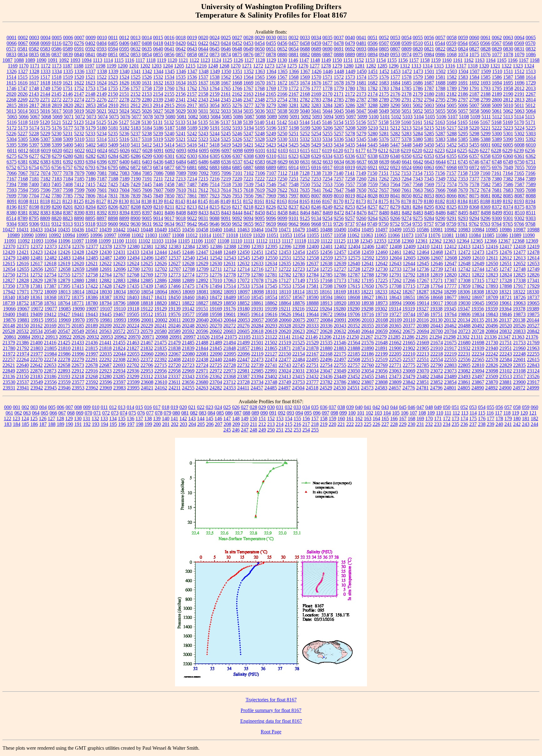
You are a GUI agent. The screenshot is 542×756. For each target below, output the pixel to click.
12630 (216, 263)
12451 (257, 252)
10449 (160, 229)
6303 (192, 156)
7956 (248, 195)
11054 (299, 235)
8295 (429, 207)
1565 (260, 77)
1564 (248, 77)
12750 (9, 274)
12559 (326, 257)
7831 (113, 195)
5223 (508, 128)
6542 (249, 161)
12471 (450, 252)
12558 (312, 257)
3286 (350, 105)
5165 (463, 122)
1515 (23, 77)
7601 (102, 190)
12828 (22, 280)
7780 (56, 195)
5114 (519, 116)
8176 (395, 201)
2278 (124, 99)
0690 (327, 48)
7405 (56, 184)
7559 (373, 184)
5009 (497, 105)
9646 (215, 224)
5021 (102, 111)
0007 (79, 37)
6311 (282, 156)
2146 (68, 94)
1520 (79, 77)
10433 (36, 229)
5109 (475, 116)
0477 (327, 43)
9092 (237, 218)
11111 (249, 241)
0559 (451, 43)
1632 (158, 82)
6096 (215, 150)
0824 (463, 48)
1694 (497, 82)
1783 (384, 88)
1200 (123, 65)
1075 (474, 54)
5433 (327, 144)
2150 (113, 94)
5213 (406, 128)
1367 (305, 71)
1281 (360, 65)
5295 (463, 133)
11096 (64, 241)
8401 (158, 212)
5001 (406, 105)
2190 (508, 94)
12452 (271, 252)
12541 (202, 257)
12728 (354, 269)
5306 (34, 139)
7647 (339, 190)
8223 (260, 207)
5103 (407, 116)
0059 (463, 37)
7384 (519, 178)
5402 (91, 144)
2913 (147, 105)
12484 (78, 257)
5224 (519, 128)
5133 (180, 122)
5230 (56, 133)
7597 (57, 190)
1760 (169, 88)
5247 (248, 133)
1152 (359, 60)
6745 (463, 161)
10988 (533, 229)
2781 (294, 99)
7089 (181, 173)
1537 (203, 77)
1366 (294, 71)
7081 (102, 173)
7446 (158, 184)
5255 (327, 133)
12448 (216, 252)
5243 (203, 133)
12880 (78, 280)
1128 (260, 60)
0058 (452, 37)
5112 (497, 116)
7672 (474, 190)
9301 (508, 218)
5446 (384, 144)
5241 (181, 133)
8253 (350, 207)
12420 (9, 252)
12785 (326, 274)
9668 (316, 224)
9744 (361, 224)
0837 (56, 54)
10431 (22, 229)
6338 (373, 156)
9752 (395, 224)
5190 (204, 128)
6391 (57, 161)
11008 (178, 235)
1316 (450, 65)
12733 (395, 269)
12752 (36, 274)
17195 (367, 280)
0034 (316, 37)
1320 (484, 65)
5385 (463, 139)
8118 (45, 201)
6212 (383, 150)
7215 (203, 178)
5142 (282, 122)
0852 (124, 54)
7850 (169, 195)
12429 (91, 252)
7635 (305, 190)
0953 (395, 54)
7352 (452, 178)
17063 (229, 280)
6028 (147, 150)
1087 (8, 60)
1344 (158, 71)
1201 (134, 65)
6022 (80, 150)
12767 (119, 274)
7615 (237, 190)
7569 (429, 184)
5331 (294, 139)
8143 (180, 201)
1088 (19, 60)
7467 (181, 184)
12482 (50, 257)
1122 (194, 60)
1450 (362, 71)
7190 (136, 178)
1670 (260, 82)
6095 (204, 150)
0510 (418, 43)
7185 (79, 178)
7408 (68, 184)
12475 (492, 252)
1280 (348, 65)
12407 (381, 246)
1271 (247, 65)
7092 (204, 173)
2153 (147, 94)
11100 (118, 241)
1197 (89, 65)
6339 (384, 156)
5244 (215, 133)
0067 (23, 43)
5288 (452, 133)
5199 (305, 128)
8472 (339, 212)
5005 (452, 105)
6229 (507, 150)
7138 (316, 173)
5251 (294, 133)
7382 (508, 178)
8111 (34, 201)
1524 (124, 77)
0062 (497, 37)
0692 (350, 48)
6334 (327, 156)
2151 (124, 94)
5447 (395, 144)
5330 (282, 139)
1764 (215, 88)
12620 (78, 263)
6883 (215, 167)
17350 (9, 286)
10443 (133, 229)
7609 (170, 190)
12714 (243, 269)
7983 (282, 195)
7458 (169, 184)
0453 (248, 43)
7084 (136, 173)
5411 (136, 144)
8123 (67, 201)
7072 (34, 173)
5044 (327, 111)
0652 (282, 48)
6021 (68, 150)
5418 (215, 144)
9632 (158, 224)
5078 (148, 116)
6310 (271, 156)
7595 (34, 190)
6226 (474, 150)
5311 (90, 139)
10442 (119, 229)
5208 (350, 128)
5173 (23, 128)
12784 (312, 274)
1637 (203, 82)
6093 (181, 150)
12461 (395, 252)
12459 (367, 252)
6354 (440, 156)
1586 (497, 77)
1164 (491, 60)
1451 (373, 71)
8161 (259, 201)
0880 (282, 54)
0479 (350, 43)
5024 (124, 111)
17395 (64, 286)
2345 (226, 99)
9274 (406, 218)
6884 (226, 167)
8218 (248, 207)
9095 (260, 218)
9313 (68, 224)
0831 (519, 48)
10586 (423, 229)
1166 (513, 60)
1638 (215, 82)
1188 (78, 65)
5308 (57, 139)
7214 (192, 178)
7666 (440, 190)
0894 (373, 54)
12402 (340, 246)
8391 (91, 212)
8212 (181, 207)
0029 (260, 37)
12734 (409, 269)
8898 (113, 218)
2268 (11, 99)
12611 (492, 257)
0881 (294, 54)
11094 (51, 241)
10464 (257, 229)
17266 (409, 280)
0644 (203, 48)
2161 (226, 94)
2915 (169, 105)
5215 (429, 128)
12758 (91, 274)
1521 (90, 77)
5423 (271, 144)
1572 (339, 77)
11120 (313, 241)
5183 (136, 128)
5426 (305, 144)
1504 (463, 71)
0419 (169, 43)
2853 (91, 105)
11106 (197, 241)
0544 (440, 43)
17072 (243, 280)
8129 (113, 201)
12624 (133, 263)
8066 (452, 195)
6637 (362, 161)
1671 (271, 82)
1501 (429, 71)
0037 (339, 37)
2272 (56, 99)
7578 (474, 184)
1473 (418, 71)
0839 (68, 54)
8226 (271, 207)
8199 (45, 207)
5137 (226, 122)
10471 (285, 229)
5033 (226, 111)
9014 (158, 218)
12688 (92, 269)
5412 (147, 144)
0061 (486, 37)
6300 (158, 156)
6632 (316, 161)
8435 (215, 212)
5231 (68, 133)
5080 (170, 116)
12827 (9, 280)
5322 (192, 139)
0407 (135, 43)
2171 (339, 94)
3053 (203, 105)
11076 (434, 235)
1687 (429, 82)
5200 (316, 128)
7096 (226, 173)
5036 (260, 111)
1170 (24, 65)
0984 (429, 54)
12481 (36, 257)
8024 (361, 195)
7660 (395, 190)
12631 (229, 263)
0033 (305, 37)
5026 (147, 111)
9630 (135, 224)
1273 (269, 65)
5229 (45, 133)
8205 (102, 207)
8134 (135, 201)
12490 (119, 257)
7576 (463, 184)
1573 (350, 77)
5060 (486, 111)
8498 (486, 212)
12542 (216, 257)
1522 (102, 77)
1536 (192, 77)
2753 (271, 99)
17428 (105, 286)
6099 (249, 150)
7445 (147, 184)
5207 (339, 128)
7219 (226, 178)
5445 (373, 144)
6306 (226, 156)
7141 (350, 173)
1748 (34, 88)
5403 (102, 144)
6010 (531, 144)
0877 (260, 54)
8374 (508, 207)
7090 (192, 173)
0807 (395, 48)
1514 (11, 77)
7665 (429, 190)
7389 (531, 178)
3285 (339, 105)
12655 (23, 269)
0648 (237, 48)
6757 (68, 167)
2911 (124, 105)
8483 (418, 212)
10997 (110, 235)
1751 (68, 88)
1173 (56, 65)
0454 (260, 43)
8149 (226, 201)
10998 (124, 235)
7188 (113, 178)
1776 (305, 88)
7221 (248, 178)
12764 (105, 274)
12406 (368, 246)
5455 (474, 144)
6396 (102, 161)
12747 (505, 269)
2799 (486, 99)
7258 (350, 178)
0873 (215, 54)
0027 (237, 37)
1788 (440, 88)
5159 (395, 122)
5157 (372, 122)
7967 (260, 195)
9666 (305, 224)
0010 (102, 37)
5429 (316, 144)
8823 (68, 218)
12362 (435, 241)
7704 (34, 195)
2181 (440, 94)
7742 (45, 195)
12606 (423, 257)
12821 (464, 274)
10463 (243, 229)
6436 (158, 161)
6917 (327, 167)
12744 (478, 269)
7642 (327, 190)
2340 (169, 99)
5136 (214, 122)
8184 (463, 201)
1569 (305, 77)
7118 (293, 173)
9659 (271, 224)
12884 (133, 280)
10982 (450, 229)
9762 (474, 224)
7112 (282, 173)
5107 (453, 116)
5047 (361, 111)
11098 (91, 241)
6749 (508, 161)
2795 (440, 99)
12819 (436, 274)
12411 (437, 246)
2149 (102, 94)
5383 (440, 139)
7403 (45, 184)
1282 (371, 65)
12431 (119, 252)
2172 (350, 94)
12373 (50, 246)
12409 (409, 246)
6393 (79, 161)
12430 (105, 252)
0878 (271, 54)
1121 (183, 60)
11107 (210, 241)
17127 (285, 280)
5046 (350, 111)
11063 (367, 235)
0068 (34, 43)
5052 (418, 111)
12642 (381, 263)
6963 (429, 167)
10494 (354, 229)
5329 (271, 139)
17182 (354, 280)
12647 (450, 263)
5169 (508, 122)
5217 (452, 128)
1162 (469, 60)
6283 (102, 156)
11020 (259, 235)
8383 (45, 212)
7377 (474, 178)
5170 (519, 122)
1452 (384, 71)
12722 (285, 269)
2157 (192, 94)
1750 (56, 88)
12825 (519, 274)
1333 (45, 71)
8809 (45, 218)
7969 (271, 195)
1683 (384, 82)
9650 (226, 224)
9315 (79, 224)
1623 (90, 82)
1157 (414, 60)
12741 (450, 269)
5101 (385, 116)
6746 (474, 161)
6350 (406, 156)
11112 (262, 241)
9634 (169, 224)
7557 (350, 184)
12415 (478, 246)
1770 (282, 88)
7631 (294, 190)
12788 (367, 274)
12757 (78, 274)
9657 (260, 224)
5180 (102, 128)
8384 (57, 212)
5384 (452, 139)
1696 (519, 82)
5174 (34, 128)
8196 (12, 207)
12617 (36, 263)
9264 (373, 218)
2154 (158, 94)
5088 (261, 116)
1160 (447, 60)
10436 (78, 229)
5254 (316, 133)
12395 (271, 246)
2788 (373, 99)
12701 (147, 269)
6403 (147, 161)
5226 (11, 133)
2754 (282, 99)
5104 (419, 116)
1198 (100, 65)
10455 (174, 229)
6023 (91, 150)
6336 (350, 156)
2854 (102, 105)
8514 (11, 218)
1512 (519, 71)
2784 (327, 99)
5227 (23, 133)
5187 (170, 128)
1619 (56, 82)
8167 (327, 201)
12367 (504, 241)
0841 (90, 54)
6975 (486, 167)
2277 (113, 99)
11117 (287, 241)
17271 (436, 280)
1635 (192, 82)
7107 (271, 173)
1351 (237, 71)
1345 (170, 71)
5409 (113, 144)
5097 (351, 116)
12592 (368, 257)
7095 (215, 173)
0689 (316, 48)
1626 (124, 82)
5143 (293, 122)
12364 (463, 241)
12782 (285, 274)
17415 (78, 286)
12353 (380, 241)
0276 (79, 43)
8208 (136, 207)
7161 (497, 173)
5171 (530, 122)
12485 (92, 257)
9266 (395, 218)
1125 (227, 60)
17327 (492, 280)
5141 (271, 122)
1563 (237, 77)
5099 (362, 116)
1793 (486, 88)
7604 (125, 190)
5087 (249, 116)
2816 (23, 105)
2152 (135, 94)
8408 (181, 212)
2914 (158, 105)
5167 (485, 122)
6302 (181, 156)
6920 (361, 167)
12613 (519, 257)
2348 (260, 99)
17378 (22, 286)
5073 (91, 116)
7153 (406, 173)
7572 (440, 184)
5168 (497, 122)
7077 (57, 173)
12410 (423, 246)
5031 (203, 111)
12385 (202, 246)
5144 (305, 122)
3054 (215, 105)
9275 (418, 218)
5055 (440, 111)
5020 (90, 111)
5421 (248, 144)
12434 (147, 252)
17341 (533, 280)
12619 (64, 263)
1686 (418, 82)
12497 (161, 257)
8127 (101, 201)
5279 (361, 133)
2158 (203, 94)
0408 (147, 43)
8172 (350, 201)
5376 (384, 139)
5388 (486, 139)
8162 (271, 201)
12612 (505, 257)
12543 (230, 257)
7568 (418, 184)
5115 (530, 116)
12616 (22, 263)
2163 (248, 94)
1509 (486, 71)
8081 (486, 195)
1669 (248, 82)
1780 (350, 88)
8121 (56, 201)
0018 (181, 37)
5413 (158, 144)
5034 (237, 111)
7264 (406, 178)
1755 (113, 88)
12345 (366, 241)
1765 (226, 88)
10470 (271, 229)
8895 (90, 218)
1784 (395, 88)
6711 (452, 161)
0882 (305, 54)
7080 (91, 173)
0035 (327, 37)
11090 (529, 235)
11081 (448, 235)
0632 (135, 48)
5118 (23, 122)
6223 (440, 150)
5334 (327, 139)
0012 (124, 37)
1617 (34, 82)
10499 (395, 229)
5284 (418, 133)
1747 (23, 88)
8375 (519, 207)
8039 (384, 195)
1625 (113, 82)
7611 (192, 190)
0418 (158, 43)
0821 (429, 48)
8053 (429, 195)
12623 (119, 263)
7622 (282, 190)
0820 (418, 48)
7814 (102, 195)
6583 (260, 161)
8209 (147, 207)
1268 (224, 65)
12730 (381, 269)
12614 (533, 257)
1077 (497, 54)
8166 (316, 201)
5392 (531, 139)
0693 (361, 48)
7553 (327, 184)
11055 (313, 235)
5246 (237, 133)
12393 (257, 246)
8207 (125, 207)
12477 (519, 252)
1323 (518, 65)
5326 (237, 139)
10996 (96, 235)
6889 (271, 167)
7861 (192, 195)
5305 (23, 139)
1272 (258, 65)
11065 (380, 235)
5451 (440, 144)
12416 (492, 246)
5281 (384, 133)
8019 (350, 195)
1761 (181, 88)
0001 (12, 37)
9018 (181, 218)
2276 (102, 99)
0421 (192, 43)
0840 (79, 54)
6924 (406, 167)
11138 (353, 241)
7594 (23, 190)
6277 (34, 156)
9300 (497, 218)
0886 (316, 54)
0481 (361, 43)
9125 (305, 218)
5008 (486, 105)
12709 (202, 269)
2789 (384, 99)
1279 (337, 65)
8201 (68, 207)
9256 (339, 218)
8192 (508, 201)
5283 (406, 133)
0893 (361, 54)
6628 (271, 161)
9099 (282, 218)
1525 (135, 77)
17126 (271, 280)
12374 (64, 246)
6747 (486, 161)
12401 (326, 246)
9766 (519, 224)
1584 (474, 77)
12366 (490, 241)
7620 (271, 190)
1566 (271, 77)
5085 (227, 116)
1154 (381, 60)
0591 (79, 48)
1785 (406, 88)
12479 (9, 257)
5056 (452, 111)
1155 (392, 60)
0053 (395, 37)
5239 (158, 133)
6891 (282, 167)
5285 (429, 133)
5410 (125, 144)
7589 (531, 184)
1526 (147, 77)
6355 (452, 156)
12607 (437, 257)
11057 (326, 235)
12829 (36, 280)
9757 (429, 224)
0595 (124, 48)
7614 (226, 190)
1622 (79, 82)
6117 (316, 150)
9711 (327, 224)
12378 (105, 246)
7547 (282, 184)
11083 (461, 235)
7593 (12, 190)
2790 (395, 99)
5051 (406, 111)
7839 (135, 195)
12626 (160, 263)
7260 (361, 178)
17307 (450, 280)
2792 (418, 99)
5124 (90, 122)
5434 (339, 144)
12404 (354, 246)
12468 (436, 252)
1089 (30, 60)
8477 (373, 212)
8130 (124, 201)
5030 (192, 111)
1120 (172, 60)
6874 (158, 167)
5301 (508, 133)
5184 (147, 128)
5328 (260, 139)
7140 (338, 173)
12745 (492, 269)
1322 (507, 65)
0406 (124, 43)
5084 (215, 116)
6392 (68, 161)
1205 (179, 65)
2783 (316, 99)
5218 (463, 128)
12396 (285, 246)
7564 (395, 184)
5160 (406, 122)
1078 (508, 54)
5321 (181, 139)
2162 (237, 94)
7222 (260, 178)
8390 (79, 212)
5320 (169, 139)
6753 (23, 167)
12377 (92, 246)
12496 (147, 257)
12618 (50, 263)
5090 (283, 116)
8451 (271, 212)
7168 (23, 178)
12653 (533, 263)
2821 (79, 105)
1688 (440, 82)
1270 (236, 65)
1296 (394, 65)
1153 (370, 60)
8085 (508, 195)
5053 (429, 111)
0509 (406, 43)
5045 (339, 111)
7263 (395, 178)
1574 (361, 77)
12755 (64, 274)
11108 (223, 241)
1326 (12, 71)
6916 (316, 167)
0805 (384, 48)
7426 (124, 184)
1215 (190, 65)
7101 (237, 173)
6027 (136, 150)
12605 (409, 257)
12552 (299, 257)
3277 (248, 105)
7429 (135, 184)
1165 (502, 60)
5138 (237, 122)
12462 (409, 252)
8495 (463, 212)
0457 (294, 43)
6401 (136, 161)
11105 (184, 241)
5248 (260, 133)
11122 (326, 241)
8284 (418, 207)
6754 (34, 167)
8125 (79, 201)
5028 (169, 111)
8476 (362, 212)
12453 (285, 252)
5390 (508, 139)
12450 (243, 252)
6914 (294, 167)
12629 (202, 263)
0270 (68, 43)
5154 (338, 122)
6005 (508, 144)
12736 (423, 269)
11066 (394, 235)
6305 (215, 156)
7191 (147, 178)
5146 (327, 122)
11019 (245, 235)
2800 (497, 99)
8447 (249, 212)
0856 (169, 54)
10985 (492, 229)
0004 (45, 37)
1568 (294, 77)
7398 (23, 184)
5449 (418, 144)
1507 (475, 71)
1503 (452, 71)
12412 (450, 246)
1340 (125, 71)
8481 (396, 212)
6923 (395, 167)
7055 (519, 167)
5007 (474, 105)
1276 (303, 65)
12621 (91, 263)
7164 (508, 173)
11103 (157, 241)
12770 (160, 274)
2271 (45, 99)
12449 (229, 252)
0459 (316, 43)
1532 (158, 77)
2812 (508, 99)
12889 (188, 280)
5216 (440, 128)
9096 (271, 218)
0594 (113, 48)
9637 (181, 224)
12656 (36, 269)
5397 (34, 144)
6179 (372, 150)
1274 (281, 65)
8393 (113, 212)
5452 (452, 144)
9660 (282, 224)
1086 (531, 54)
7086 (158, 173)
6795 (113, 167)
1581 (440, 77)
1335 (68, 71)
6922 (384, 167)
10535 (409, 229)
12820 (450, 274)
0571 (11, 48)
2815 (12, 105)
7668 (452, 190)
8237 (294, 207)
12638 (326, 263)
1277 (315, 65)
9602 (124, 224)
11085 (488, 235)
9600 (113, 224)
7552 (316, 184)
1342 (147, 71)
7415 (90, 184)
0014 (147, 37)
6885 (237, 167)
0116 (56, 43)
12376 (78, 246)
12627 (174, 263)
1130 (282, 60)
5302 (519, 133)
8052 (418, 195)
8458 (283, 212)
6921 (373, 167)
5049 (384, 111)
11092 (24, 241)
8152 (248, 201)
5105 (430, 116)
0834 (23, 54)
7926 (226, 195)
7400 (34, 184)
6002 (497, 144)
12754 (50, 274)
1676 (316, 82)
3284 (327, 105)
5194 (249, 128)
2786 (350, 99)
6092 (170, 150)
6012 (23, 150)
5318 (147, 139)
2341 (181, 99)
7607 (158, 190)
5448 (406, 144)
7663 (418, 190)
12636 (298, 263)
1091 (53, 60)
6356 (463, 156)
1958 (508, 88)
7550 (305, 184)
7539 (248, 184)
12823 (492, 274)
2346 (237, 99)
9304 (12, 224)
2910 (113, 105)
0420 (181, 43)
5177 (68, 128)
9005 (147, 218)
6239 (519, 150)
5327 (248, 139)
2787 (361, 99)
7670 (463, 190)
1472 (407, 71)
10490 (340, 229)
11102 (144, 241)
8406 (170, 212)
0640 (158, 48)
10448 (147, 229)
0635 (147, 48)
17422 (91, 286)
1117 (140, 60)
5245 (226, 133)
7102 (249, 173)
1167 (524, 60)
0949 (384, 54)
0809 (406, 48)
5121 (56, 122)
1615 (11, 82)
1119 (161, 60)
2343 (203, 99)
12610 (478, 257)
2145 (56, 94)
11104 (171, 241)
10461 (229, 229)
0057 (440, 37)
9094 (248, 218)
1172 (45, 65)
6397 (113, 161)
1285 (382, 65)
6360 (508, 156)
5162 (429, 122)
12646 (436, 263)
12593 (381, 257)
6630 (294, 161)
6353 (429, 156)
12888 (174, 280)
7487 (192, 184)
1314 (427, 65)
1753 (90, 88)
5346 (373, 139)
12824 (505, 274)
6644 (441, 161)
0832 (531, 48)
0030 (271, 37)
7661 (406, 190)
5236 (124, 133)
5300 (497, 133)
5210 (373, 128)
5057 (463, 111)
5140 (259, 122)
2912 (135, 105)
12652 (519, 263)
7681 (497, 190)
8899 (124, 218)
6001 (486, 144)
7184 (68, 178)
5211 (384, 128)
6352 (418, 156)
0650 (260, 48)
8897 (102, 218)
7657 (384, 190)
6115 (305, 150)
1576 (384, 77)
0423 (215, 43)
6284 (113, 156)
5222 (497, 128)
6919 (350, 167)
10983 (464, 229)
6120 (338, 150)
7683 (508, 190)
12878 (50, 280)
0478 (339, 43)
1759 (158, 88)
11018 (232, 235)
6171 (349, 150)
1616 (23, 82)
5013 (11, 111)
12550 (271, 257)
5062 (508, 111)
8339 (463, 207)
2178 (406, 94)
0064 (519, 37)
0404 (102, 43)
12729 (367, 269)
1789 (452, 88)
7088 (170, 173)
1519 (68, 77)
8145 (203, 201)
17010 (216, 280)
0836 (45, 54)
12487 (105, 257)
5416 (192, 144)
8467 (316, 212)
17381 (36, 286)
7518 (226, 184)
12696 (119, 269)
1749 (45, 88)
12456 (326, 252)
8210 (158, 207)
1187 (67, 65)
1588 (519, 77)
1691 (463, 82)
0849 (102, 54)
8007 (316, 195)
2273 (68, 99)
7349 (440, 178)
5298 (474, 133)
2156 (181, 94)
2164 (260, 94)
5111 (486, 116)
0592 (90, 48)
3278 (260, 105)
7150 (372, 173)
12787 (354, 274)
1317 (461, 65)
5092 (306, 116)
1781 (361, 88)
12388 (230, 246)
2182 (452, 94)
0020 (203, 37)
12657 (50, 269)
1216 (202, 65)
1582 (452, 77)
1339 (113, 71)
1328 (34, 71)
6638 (373, 161)
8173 (361, 201)
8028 (373, 195)
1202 (145, 65)
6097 (226, 150)
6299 (147, 156)
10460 (216, 229)
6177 (361, 150)
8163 (282, 201)
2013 (531, 88)
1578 (406, 77)
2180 (429, 94)
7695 (519, 190)
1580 (429, 77)
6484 (181, 161)
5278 (350, 133)
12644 (409, 263)
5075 (114, 116)
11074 (421, 235)
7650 (361, 190)
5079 (159, 116)
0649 (248, 48)
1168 (534, 60)
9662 (294, 224)
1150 (337, 60)
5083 (204, 116)
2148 (90, 94)
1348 (204, 71)
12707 (174, 269)
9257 (350, 218)
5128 (135, 122)
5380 (418, 139)
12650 (492, 263)
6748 (497, 161)
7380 (497, 178)
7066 (12, 173)
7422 (102, 184)
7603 (113, 190)
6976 (497, 167)
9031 (203, 218)
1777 (316, 88)
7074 (45, 173)
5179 (91, 128)
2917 (192, 105)
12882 (105, 280)
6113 (294, 150)
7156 (440, 173)
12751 (22, 274)
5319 (158, 139)
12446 (188, 252)
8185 (474, 201)
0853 (135, 54)
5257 (339, 133)
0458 (305, 43)
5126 (113, 122)
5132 (169, 122)
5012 (530, 105)
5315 (113, 139)
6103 (283, 150)
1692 (474, 82)
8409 (192, 212)
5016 (45, 111)
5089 (272, 116)
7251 (294, 178)
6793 (90, 167)
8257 (373, 207)
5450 (429, 144)
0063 (508, 37)
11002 (137, 235)
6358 (486, 156)
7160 (485, 173)
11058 (340, 235)
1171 (35, 65)
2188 (486, 94)
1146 (293, 60)
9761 (463, 224)
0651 (271, 48)
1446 (328, 71)
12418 (519, 246)
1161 (458, 60)
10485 (312, 229)
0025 (226, 37)
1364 (271, 71)
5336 (339, 139)
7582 (486, 184)
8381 (23, 212)
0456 (282, 43)
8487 (452, 212)
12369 (532, 241)
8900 (135, 218)
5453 (463, 144)
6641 (407, 161)
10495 (367, 229)
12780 (257, 274)
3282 (305, 105)
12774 (188, 274)
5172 (12, 128)
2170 (327, 94)
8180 (429, 201)
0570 (530, 43)
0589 (68, 48)
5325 (226, 139)
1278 (326, 65)
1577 (395, 77)
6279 (57, 156)
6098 (238, 150)
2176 (395, 94)
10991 (41, 235)
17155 (312, 280)
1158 (425, 60)
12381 (147, 246)
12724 (312, 269)
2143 (34, 94)
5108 (464, 116)
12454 (298, 252)
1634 (181, 82)
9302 (519, 218)
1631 (147, 82)
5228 (34, 133)
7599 (79, 190)
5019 (79, 111)
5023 (113, 111)
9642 (192, 224)
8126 (90, 201)
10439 (105, 229)
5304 (12, 139)
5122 (67, 122)
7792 (79, 195)
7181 (34, 178)
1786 (418, 88)
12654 (9, 269)
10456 (188, 229)
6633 (328, 161)
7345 (429, 178)
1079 (519, 54)
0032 (294, 37)
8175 (384, 201)
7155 (429, 173)
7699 (11, 195)
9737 (350, 224)
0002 (23, 37)
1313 (416, 65)
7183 (57, 178)
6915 (305, 167)
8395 (136, 212)
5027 (158, 111)
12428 (78, 252)
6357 (474, 156)
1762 (192, 88)
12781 (271, 274)
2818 (45, 105)
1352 (249, 71)
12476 (505, 252)
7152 (395, 173)
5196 (271, 128)
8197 (23, 207)
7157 (451, 173)
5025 (135, 111)
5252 (305, 133)
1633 (169, 82)
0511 (429, 43)
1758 (147, 88)
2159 (215, 94)
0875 (237, 54)
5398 (45, 144)
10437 (91, 229)
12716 (257, 269)
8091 (12, 201)
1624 (102, 82)
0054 (406, 37)
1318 (473, 65)
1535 (181, 77)
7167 (12, 178)
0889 (350, 54)
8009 (327, 195)
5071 (69, 116)
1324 (529, 65)
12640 (354, 263)
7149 (361, 173)
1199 (111, 65)
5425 (294, 144)
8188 (485, 201)
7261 (373, 178)
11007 (164, 235)
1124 (216, 60)
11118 (300, 241)
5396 (23, 144)
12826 (533, 274)
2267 (531, 94)
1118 (151, 60)
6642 (418, 161)
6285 (125, 156)
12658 (64, 269)
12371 (23, 246)
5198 (294, 128)
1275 (292, 65)
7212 (169, 178)
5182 (125, 128)
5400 (68, 144)
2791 (406, 99)
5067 (35, 116)
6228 (496, 150)
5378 (406, 139)
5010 (508, 105)
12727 (340, 269)
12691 (105, 269)
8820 (56, 218)
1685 (406, 82)
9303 (531, 218)
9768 (530, 224)
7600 (91, 190)
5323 (203, 139)
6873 (147, 167)
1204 (168, 65)
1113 (97, 60)
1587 (508, 77)
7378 (486, 178)
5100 (374, 116)
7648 (350, 190)
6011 (12, 150)
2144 (45, 94)
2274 (79, 99)
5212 (395, 128)
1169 (13, 65)
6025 (114, 150)
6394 (91, 161)
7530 (237, 184)
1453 (396, 71)
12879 (64, 280)
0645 (215, 48)
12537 (174, 257)
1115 (119, 60)
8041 (395, 195)
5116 (12, 122)
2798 (474, 99)
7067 (23, 173)
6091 (159, 150)
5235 (113, 133)
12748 (519, 269)
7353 (463, 178)
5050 (395, 111)
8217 (237, 207)
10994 (68, 235)
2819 (57, 105)
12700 (133, 269)
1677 (327, 82)
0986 (440, 54)
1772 (294, 88)
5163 (440, 122)
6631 (305, 161)
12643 (395, 263)
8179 (417, 201)
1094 (87, 60)
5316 (124, 139)
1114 (108, 60)
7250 (282, 178)
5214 (418, 128)
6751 (531, 161)
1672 (282, 82)
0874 (226, 54)
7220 (237, 178)
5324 (215, 139)
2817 (34, 105)
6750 (519, 161)
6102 (272, 150)
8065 (440, 195)
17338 (519, 280)
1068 (452, 54)
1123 (205, 60)
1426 (316, 71)
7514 (215, 184)
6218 (395, 150)
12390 (243, 246)
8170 (338, 201)
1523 (113, 77)
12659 (78, 269)
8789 (23, 218)
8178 (406, 201)
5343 (350, 139)
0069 (45, 43)
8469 (328, 212)
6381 (23, 161)
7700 (23, 195)
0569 (519, 43)
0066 (12, 43)
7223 (271, 178)
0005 (57, 37)
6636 (350, 161)
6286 (136, 156)
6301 (170, 156)
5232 (79, 133)
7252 (305, 178)
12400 (312, 246)
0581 (23, 48)
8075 (474, 195)
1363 (260, 71)
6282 (91, 156)
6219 (406, 150)
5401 (79, 144)
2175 (384, 94)
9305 (23, 224)
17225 (381, 280)
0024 (215, 37)
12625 (147, 263)
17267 (423, 280)
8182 (440, 201)
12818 (423, 274)
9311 (45, 224)
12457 (340, 252)
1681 (361, 82)
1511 (508, 71)
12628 (188, 263)
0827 (474, 48)
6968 (452, 167)
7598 (68, 190)
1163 (480, 60)
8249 (327, 207)
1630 (135, 82)
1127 (249, 60)
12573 (340, 257)
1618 (45, 82)
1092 (64, 60)
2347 (248, 99)
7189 (125, 178)
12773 (174, 274)
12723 (298, 269)
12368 (518, 241)
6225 (462, 150)
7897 (203, 195)
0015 (158, 37)
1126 (238, 60)
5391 (519, 139)
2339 (158, 99)
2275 (90, 99)
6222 (428, 150)
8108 (23, 201)
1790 (463, 88)
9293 (463, 218)
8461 (294, 212)
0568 (508, 43)
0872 (203, 54)
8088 (531, 195)
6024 (102, 150)
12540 (188, 257)
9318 (90, 224)
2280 (147, 99)
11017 (218, 235)
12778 (229, 274)
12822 (478, 274)
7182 (45, 178)
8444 (237, 212)
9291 (452, 218)
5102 (396, 116)
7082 (113, 173)
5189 (192, 128)
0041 (361, 37)
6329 (316, 156)
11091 (10, 241)
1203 (156, 65)
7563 (384, 184)
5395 (12, 144)
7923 (215, 195)
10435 (64, 229)
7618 (248, 190)
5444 (361, 144)
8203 (79, 207)
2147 (79, 94)
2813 (519, 99)
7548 (294, 184)
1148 (315, 60)
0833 (11, 54)
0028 (248, 37)
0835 (34, 54)
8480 (384, 212)
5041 (316, 111)
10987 (519, 229)
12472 (464, 252)
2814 (531, 99)
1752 (79, 88)
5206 (328, 128)
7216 (215, 178)
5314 (102, 139)
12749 (533, 269)
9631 (147, 224)
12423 (36, 252)
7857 (181, 195)
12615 (9, 263)
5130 (146, 122)
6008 (519, 144)
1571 (327, 77)
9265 (384, 218)
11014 (205, 235)
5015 (34, 111)
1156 (403, 60)
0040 (350, 37)
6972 (474, 167)
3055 (226, 105)
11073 (407, 235)
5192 (226, 128)
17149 (298, 280)
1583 (463, 77)
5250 (282, 133)
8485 (429, 212)
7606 (147, 190)
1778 (327, 88)
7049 (508, 167)
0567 (497, 43)
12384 (188, 246)
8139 (158, 201)
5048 (373, 111)
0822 (440, 48)
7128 (305, 173)
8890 (79, 218)
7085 (147, 173)
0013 (135, 37)
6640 (396, 161)
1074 (463, 54)
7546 (271, 184)
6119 (327, 150)
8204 (91, 207)
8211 (169, 207)
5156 (361, 122)
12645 (423, 263)
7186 (91, 178)
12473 (478, 252)
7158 (463, 173)
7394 (11, 184)
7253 (316, 178)
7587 (519, 184)
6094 (193, 150)
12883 (119, 280)
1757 (135, 88)
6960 (418, 167)
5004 (440, 105)
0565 (474, 43)
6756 (56, 167)
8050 (406, 195)
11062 (353, 235)
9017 (169, 218)
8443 (226, 212)
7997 (294, 195)
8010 (339, 195)
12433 (133, 252)
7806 (90, 195)
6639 (384, 161)
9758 (440, 224)
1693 (486, 82)
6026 (125, 150)
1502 (441, 71)
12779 (243, 274)
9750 (384, 224)
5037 (271, 111)
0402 (90, 43)
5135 (203, 122)
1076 (486, 54)
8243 (305, 207)
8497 (475, 212)
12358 (394, 241)
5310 (79, 139)
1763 (203, 88)
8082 (497, 195)
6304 (204, 156)
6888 (260, 167)
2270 (34, 99)
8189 (497, 201)
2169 (316, 94)
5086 (238, 116)
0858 (192, 54)
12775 (202, 274)
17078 (257, 280)
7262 (384, 178)
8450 (260, 212)
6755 (45, 167)
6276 (23, 156)
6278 (45, 156)
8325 (452, 207)
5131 (158, 122)
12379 (119, 246)
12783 (298, 274)
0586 (56, 48)
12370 (9, 246)
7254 (327, 178)
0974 (406, 54)
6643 (429, 161)
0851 (113, 54)
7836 (124, 195)
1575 (373, 77)
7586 (508, 184)
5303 (531, 133)
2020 (11, 94)
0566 (485, 43)
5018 (68, 111)
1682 (373, 82)
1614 (531, 77)
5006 (463, 105)
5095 (340, 116)
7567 (406, 184)
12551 (285, 257)
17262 (395, 280)
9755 (417, 224)
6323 (294, 156)
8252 (339, 207)
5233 (90, 133)
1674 (305, 82)
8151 (237, 201)
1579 (418, 77)
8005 (305, 195)
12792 (409, 274)
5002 (418, 105)
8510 (520, 212)
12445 (174, 252)
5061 (497, 111)
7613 (215, 190)
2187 (474, 94)
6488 (215, 161)
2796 (452, 99)
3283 (316, 105)
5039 (294, 111)
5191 (215, 128)
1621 (68, 82)
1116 (129, 60)
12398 (299, 246)
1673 (294, 82)
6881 (192, 167)
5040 (305, 111)
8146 (214, 201)
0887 (327, 54)
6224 (451, 150)
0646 (226, 48)
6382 (34, 161)
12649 (478, 263)
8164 (293, 201)
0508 (395, 43)
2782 (305, 99)
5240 (169, 133)
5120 (45, 122)
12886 (160, 280)
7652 (373, 190)
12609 (464, 257)
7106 (260, 173)
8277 (384, 207)
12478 (533, 252)
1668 (237, 82)
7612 (203, 190)
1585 (486, 77)
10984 (478, 229)
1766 (237, 88)
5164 (451, 122)
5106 (441, 116)
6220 (417, 150)
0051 (373, 37)
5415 (181, 144)
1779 (339, 88)
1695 (508, 82)
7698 (531, 190)
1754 (102, 88)
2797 (463, 99)
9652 (237, 224)
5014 (23, 111)
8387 (68, 212)
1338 (102, 71)
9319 (102, 224)
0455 (271, 43)
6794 (102, 167)
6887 (248, 167)
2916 (181, 105)
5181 (113, 128)
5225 (531, 128)
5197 (283, 128)
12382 (161, 246)
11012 (191, 235)
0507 (384, 43)
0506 (373, 43)
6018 (34, 150)
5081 (182, 116)
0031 (282, 37)
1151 (348, 60)
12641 (367, 263)
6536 (226, 161)
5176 (57, 128)
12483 (64, 257)
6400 (125, 161)
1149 (326, 60)
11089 (515, 235)
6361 (519, 156)
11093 (37, 241)
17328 (505, 280)
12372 (36, 246)
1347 (192, 71)
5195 (260, 128)
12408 (395, 246)
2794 (429, 99)
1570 (316, 77)
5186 (158, 128)
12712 (229, 269)
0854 (147, 54)
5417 (203, 144)
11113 (274, 241)
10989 (13, 235)
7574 (452, 184)
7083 (125, 173)
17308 (464, 280)
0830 (508, 48)
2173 (361, 94)
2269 (23, 99)
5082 (193, 116)
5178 (79, 128)
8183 (451, 201)
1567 (282, 77)
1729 (531, 82)
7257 (339, 178)
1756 (124, 88)
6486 (204, 161)
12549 (257, 257)
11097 (78, 241)
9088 (215, 218)
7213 (181, 178)
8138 (146, 201)
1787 (429, 88)
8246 (316, 207)
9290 (440, 218)
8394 (125, 212)
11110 (236, 241)
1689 (452, 82)
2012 (519, 88)
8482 (407, 212)
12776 (216, 274)
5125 (101, 122)
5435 (350, 144)
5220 (474, 128)
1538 (215, 77)
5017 (56, 111)
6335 (339, 156)
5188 (181, 128)
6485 (192, 161)
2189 (497, 94)
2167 (294, 94)
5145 (316, 122)
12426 (64, 252)
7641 (316, 190)
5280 (373, 133)
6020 (57, 150)
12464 (423, 252)
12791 (395, 274)
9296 (486, 218)
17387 (50, 286)
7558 (361, 184)
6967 (440, 167)
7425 (113, 184)
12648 (464, 263)
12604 (395, 257)
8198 (34, 207)
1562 (226, 77)
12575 (354, 257)
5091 (295, 116)
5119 (34, 122)
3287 (361, 105)
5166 (474, 122)
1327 (23, 71)
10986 (505, 229)
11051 (272, 235)
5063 (519, 111)
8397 (147, 212)
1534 (169, 77)
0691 (339, 48)
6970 (463, 167)
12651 (505, 263)
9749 (372, 224)
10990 (27, 235)
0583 (45, 48)
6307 (237, 156)
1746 (11, 88)
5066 (24, 116)
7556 (339, 184)
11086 (502, 235)
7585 (497, 184)
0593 (102, 48)
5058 (474, 111)
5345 (361, 139)
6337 (361, 156)
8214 (203, 207)
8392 (102, 212)
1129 (271, 60)
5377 (395, 139)
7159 (474, 173)
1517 (45, 77)
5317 (135, 139)
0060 (474, 37)
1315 (439, 65)
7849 (158, 195)
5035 (248, 111)
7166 (530, 173)
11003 (151, 235)
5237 (135, 133)
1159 (436, 60)
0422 (203, 43)
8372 (497, 207)
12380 (133, 246)
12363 (449, 241)
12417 (505, 246)
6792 (79, 167)
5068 (46, 116)
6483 (170, 161)
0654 (294, 48)
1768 (260, 88)
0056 (429, 37)
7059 (531, 167)
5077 (136, 116)
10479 (298, 229)
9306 (34, 224)
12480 (23, 257)
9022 (192, 218)
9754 (406, 224)
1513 (531, 71)
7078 (68, 173)
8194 (530, 201)
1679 (350, 82)
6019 (46, 150)
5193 (237, 128)
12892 (202, 280)
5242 (192, 133)
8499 (497, 212)
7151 (384, 173)
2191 (519, 94)
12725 (326, 269)
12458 (354, 252)
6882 (203, 167)
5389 (497, 139)
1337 (91, 71)
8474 (350, 212)
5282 (395, 133)
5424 (282, 144)
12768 (133, 274)
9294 (474, 218)
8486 (441, 212)
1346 (181, 71)
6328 (305, 156)
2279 (135, 99)
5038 (282, 111)
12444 (160, 252)
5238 (147, 133)
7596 (45, 190)
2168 (305, 94)
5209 (362, 128)
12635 (285, 263)
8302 (440, 207)
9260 (361, 218)
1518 (56, 77)
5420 (237, 144)
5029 (181, 111)
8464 (305, 212)
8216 (226, 207)
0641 (169, 48)
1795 (497, 88)
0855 (158, 54)
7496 (203, 184)
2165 (271, 94)
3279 (271, 105)
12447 (202, 252)
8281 (406, 207)
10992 (55, 235)
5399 (57, 144)
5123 (79, 122)
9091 (226, 218)
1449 (350, 71)
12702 (161, 269)
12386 (216, 246)
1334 (57, 71)
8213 (192, 207)
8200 (57, 207)
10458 (202, 229)
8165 (305, 201)
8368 (474, 207)
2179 (418, 94)
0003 (34, 37)
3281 (294, 105)
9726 (338, 224)
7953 (237, 195)
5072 (80, 116)
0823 (452, 48)
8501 (508, 212)
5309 (68, 139)
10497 (381, 229)
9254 (327, 218)
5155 (350, 122)
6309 (260, 156)
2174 (373, 94)
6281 (79, 156)
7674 (486, 190)
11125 (340, 241)
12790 (381, 274)
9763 (485, 224)
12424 (50, 252)
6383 (45, 161)
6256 (530, 150)
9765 (508, 224)
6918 (339, 167)
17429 (119, 286)
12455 (312, 252)
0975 (418, 54)
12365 (476, 241)
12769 (147, 274)
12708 (188, 269)
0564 (463, 43)
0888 (339, 54)
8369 (486, 207)
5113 (508, 116)
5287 (440, 133)
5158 (384, 122)
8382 (34, 212)
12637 (312, 263)
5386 (474, 139)
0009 (91, 37)
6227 (485, 150)
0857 (181, 54)
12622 (105, 263)
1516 (34, 77)
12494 (133, 257)
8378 (531, 207)
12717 (271, 269)
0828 (486, 48)
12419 (533, 246)
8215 (215, 207)
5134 (192, 122)
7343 (418, 178)
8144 (192, 201)
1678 (339, 82)
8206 (113, 207)
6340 (395, 156)
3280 (282, 105)
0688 (305, 48)
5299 (486, 133)
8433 (204, 212)
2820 (68, 105)
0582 (34, 48)
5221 (486, 128)
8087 (519, 195)
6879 (181, 167)
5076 (125, 116)
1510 (497, 71)
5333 (316, 139)
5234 (102, 133)
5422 (260, 144)
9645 (203, 224)
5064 (531, 111)
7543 (260, 184)
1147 (304, 60)
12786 (340, 274)
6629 (283, 161)
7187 (102, 178)
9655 (248, 224)
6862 (124, 167)
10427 (9, 229)
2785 (339, 99)
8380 (12, 212)
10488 (326, 229)
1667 (226, 82)
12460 (381, 252)
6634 (339, 161)
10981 (436, 229)
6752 (11, 167)
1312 (405, 65)
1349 (215, 71)
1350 (226, 71)
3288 (373, 105)
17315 (478, 280)
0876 (248, 54)
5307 (45, 139)
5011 (519, 105)
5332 (305, 139)
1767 (248, 88)
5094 (328, 116)
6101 (260, 150)
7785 (68, 195)
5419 (226, 144)
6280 (68, 156)
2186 (463, 94)
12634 (271, 263)
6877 (169, 167)
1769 (271, 88)
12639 (340, 263)
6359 (497, 156)
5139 (248, 122)
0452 (237, 43)
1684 (395, 82)
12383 (174, 246)
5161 (417, 122)
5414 (169, 144)
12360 (407, 241)
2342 (192, 99)
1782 (373, 88)
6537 (237, 161)
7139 (327, 173)
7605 (136, 190)
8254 (361, 207)
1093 (75, 60)
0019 (192, 37)
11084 (475, 235)
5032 (215, 111)
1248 (213, 65)
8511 (531, 212)
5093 (317, 116)
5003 (429, 105)
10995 (82, 235)
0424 (226, 43)
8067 (463, 195)
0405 (113, 43)
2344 (215, 99)
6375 (12, 161)
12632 (243, 263)
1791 (474, 88)
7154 (417, 173)
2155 (169, 94)
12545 (243, 257)
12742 (464, 269)
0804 (373, 48)
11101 (131, 241)
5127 (124, 122)
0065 (531, 37)
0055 (418, 37)
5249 (271, 133)
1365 (283, 71)
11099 (104, 241)
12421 (22, 252)
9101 (294, 218)
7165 (519, 173)
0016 (169, 37)
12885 (147, 280)
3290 (395, 105)
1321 (495, 65)
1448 (339, 71)
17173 (340, 280)
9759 (451, 224)
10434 (50, 229)
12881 (91, 280)
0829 (497, 48)
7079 (79, 173)
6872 (135, 167)
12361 (421, 241)
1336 (79, 71)
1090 (41, 60)
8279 (395, 207)
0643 (192, 48)
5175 (45, 128)
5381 (429, 139)
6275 (12, 156)
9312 (56, 224)
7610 (181, 190)
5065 (12, 116)
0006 (68, 37)
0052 (384, 37)
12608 (450, 257)
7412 (79, 184)
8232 (282, 207)
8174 (372, 201)
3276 (237, 105)
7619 (260, 190)
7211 (158, 178)
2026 (23, 94)
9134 (316, 218)
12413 (464, 246)
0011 (113, 37)
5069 (57, 116)
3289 (384, 105)
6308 (249, 156)
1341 (136, 71)
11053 (286, 235)
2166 (282, 94)
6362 (531, 156)
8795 (34, 218)
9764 (497, 224)
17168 (326, 280)
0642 (181, 48)
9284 (429, 218)
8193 (519, 201)
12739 (436, 269)
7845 (147, 195)
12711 (216, 269)
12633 (257, 263)
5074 (103, 116)
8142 (169, 201)
